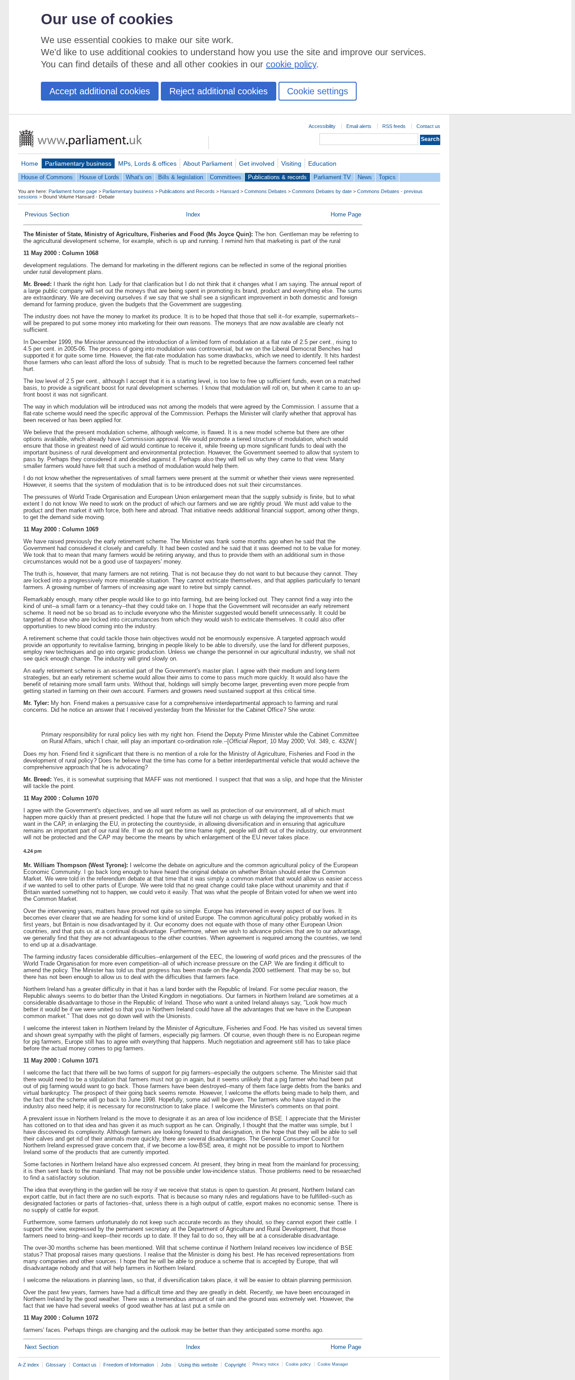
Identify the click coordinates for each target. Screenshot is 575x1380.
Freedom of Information (128, 1364)
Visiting (291, 163)
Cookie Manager (333, 1364)
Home (29, 163)
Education (322, 163)
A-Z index (28, 1364)
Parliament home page (73, 191)
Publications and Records (187, 191)
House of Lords (99, 177)
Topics (387, 177)
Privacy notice (265, 1364)
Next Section (41, 1347)
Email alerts (359, 126)
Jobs (166, 1364)
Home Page (346, 214)
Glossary (56, 1364)
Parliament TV (332, 177)
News (365, 177)
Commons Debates (265, 191)
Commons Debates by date (322, 191)
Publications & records (277, 177)
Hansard (229, 191)
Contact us (428, 126)
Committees (225, 177)
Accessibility (322, 126)
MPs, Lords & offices (147, 163)
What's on (138, 177)
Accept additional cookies (99, 91)
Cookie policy (298, 1364)
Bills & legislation (180, 177)
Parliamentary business (78, 163)
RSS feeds (394, 126)
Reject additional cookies (218, 91)
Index (193, 214)
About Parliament (207, 163)
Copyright (235, 1364)
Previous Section (47, 214)
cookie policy (291, 64)
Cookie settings (317, 91)
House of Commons (47, 177)
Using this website (198, 1364)
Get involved (256, 163)
